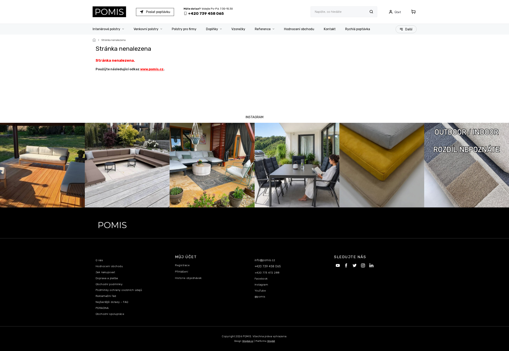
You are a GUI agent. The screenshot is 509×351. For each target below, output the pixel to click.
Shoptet (271, 341)
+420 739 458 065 (268, 266)
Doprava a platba (107, 278)
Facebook (261, 278)
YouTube (260, 290)
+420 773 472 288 (267, 272)
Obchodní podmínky (109, 284)
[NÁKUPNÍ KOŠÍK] (412, 11)
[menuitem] (111, 29)
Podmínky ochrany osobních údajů (119, 290)
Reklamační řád (106, 295)
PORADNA (102, 307)
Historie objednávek (188, 278)
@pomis (260, 296)
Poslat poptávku (158, 12)
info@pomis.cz (265, 260)
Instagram (261, 284)
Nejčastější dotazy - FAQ (112, 301)
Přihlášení (181, 271)
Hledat (371, 11)
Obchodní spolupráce (110, 313)
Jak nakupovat (105, 272)
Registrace (182, 265)
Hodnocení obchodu (109, 266)
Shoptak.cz (247, 341)
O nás (99, 260)
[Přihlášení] (394, 12)
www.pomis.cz (152, 69)
